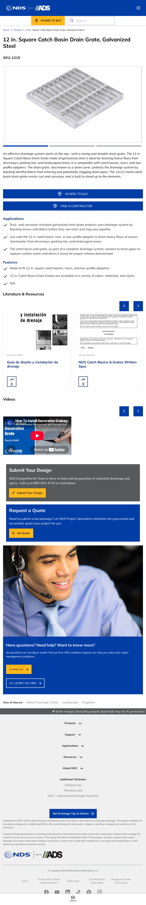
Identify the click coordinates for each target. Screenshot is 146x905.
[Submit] (72, 21)
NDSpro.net (73, 785)
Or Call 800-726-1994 (23, 683)
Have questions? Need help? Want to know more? (50, 645)
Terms (25, 881)
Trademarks (73, 881)
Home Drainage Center (42, 702)
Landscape (70, 702)
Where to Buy (76, 194)
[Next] (138, 306)
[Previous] (124, 306)
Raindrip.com (73, 790)
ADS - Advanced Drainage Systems (73, 796)
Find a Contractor (76, 206)
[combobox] (91, 20)
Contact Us (16, 669)
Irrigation (88, 702)
